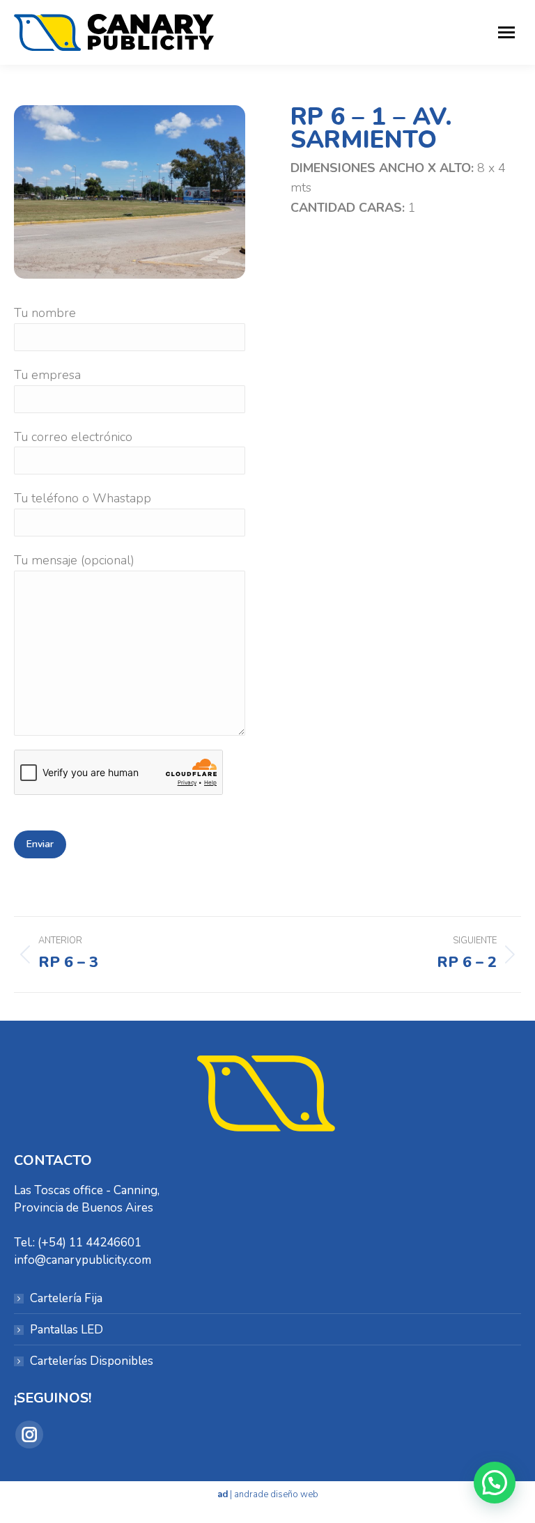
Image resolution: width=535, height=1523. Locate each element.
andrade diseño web (276, 1494)
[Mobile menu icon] (506, 32)
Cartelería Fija (66, 1298)
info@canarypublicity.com (82, 1260)
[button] (494, 1482)
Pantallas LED (66, 1330)
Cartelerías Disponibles (91, 1361)
